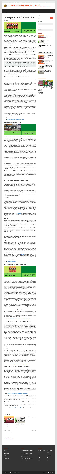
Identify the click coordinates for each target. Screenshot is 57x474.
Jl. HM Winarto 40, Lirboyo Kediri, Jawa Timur (28, 450)
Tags (50, 52)
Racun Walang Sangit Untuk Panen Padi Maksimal (8, 424)
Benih (39, 455)
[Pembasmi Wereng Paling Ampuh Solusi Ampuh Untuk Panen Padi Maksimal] (20, 419)
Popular (40, 52)
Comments (46, 52)
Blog (21, 461)
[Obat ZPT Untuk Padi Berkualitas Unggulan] (41, 70)
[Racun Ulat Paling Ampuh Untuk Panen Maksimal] (41, 65)
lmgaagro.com (26, 456)
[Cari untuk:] (45, 18)
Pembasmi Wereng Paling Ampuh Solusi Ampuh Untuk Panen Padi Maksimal (19, 424)
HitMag (52, 472)
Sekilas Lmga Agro (6, 453)
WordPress (48, 472)
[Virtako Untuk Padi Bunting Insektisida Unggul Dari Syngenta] (41, 60)
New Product (49, 450)
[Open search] (53, 10)
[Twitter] (45, 2)
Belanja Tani (40, 452)
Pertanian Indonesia (41, 450)
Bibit (39, 457)
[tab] (40, 53)
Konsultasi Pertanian (7, 451)
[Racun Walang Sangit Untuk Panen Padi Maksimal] (9, 419)
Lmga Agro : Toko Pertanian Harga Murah (24, 5)
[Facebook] (46, 2)
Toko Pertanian (6, 450)
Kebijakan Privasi (6, 458)
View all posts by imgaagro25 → (9, 438)
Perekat (39, 459)
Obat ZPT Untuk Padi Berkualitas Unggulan (47, 71)
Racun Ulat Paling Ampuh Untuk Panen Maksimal (48, 66)
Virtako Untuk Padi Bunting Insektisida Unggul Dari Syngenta (48, 61)
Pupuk (48, 457)
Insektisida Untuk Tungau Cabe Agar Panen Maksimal (30, 417)
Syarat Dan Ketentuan (7, 459)
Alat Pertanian (49, 455)
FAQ (4, 456)
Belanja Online (6, 455)
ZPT (47, 459)
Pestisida (5, 15)
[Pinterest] (44, 2)
